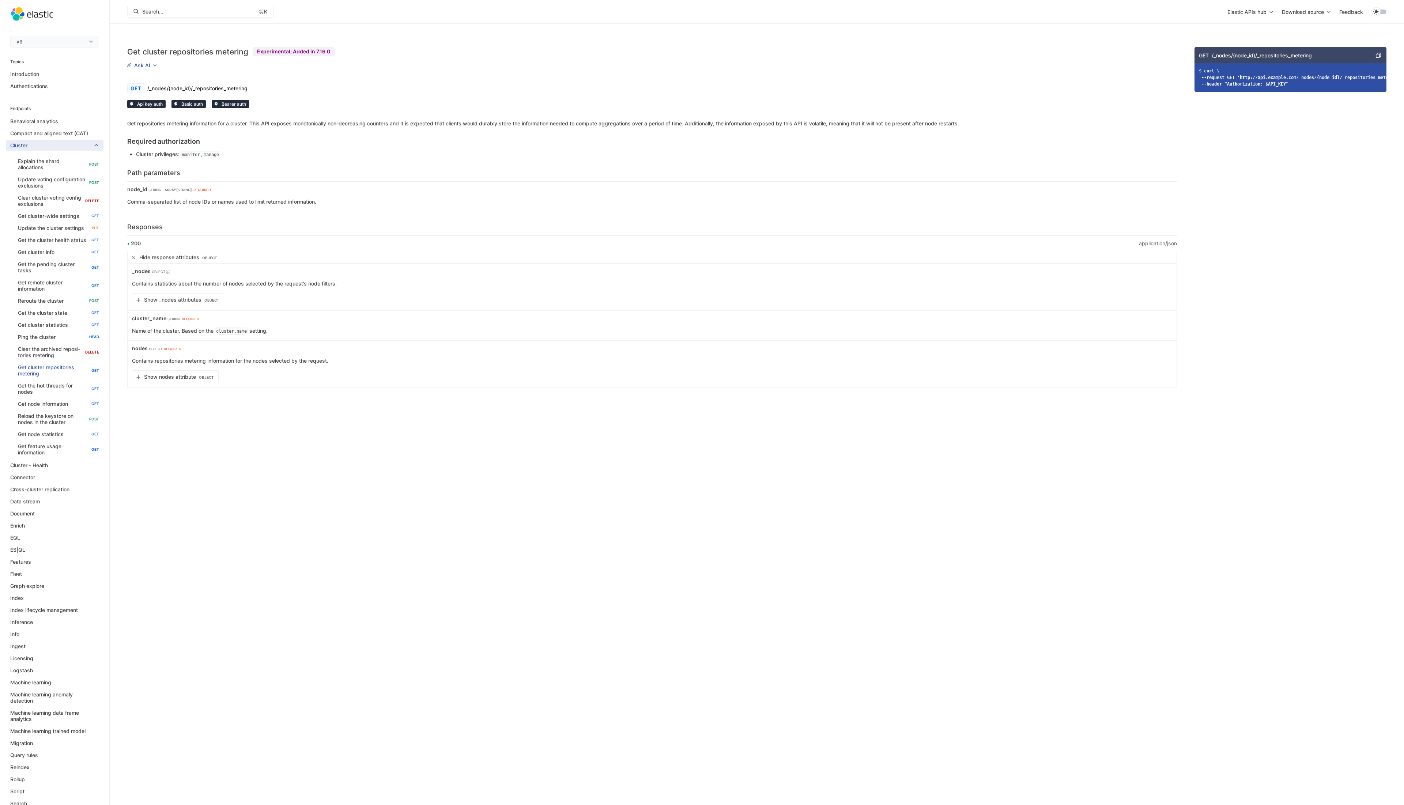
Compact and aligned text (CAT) (49, 133)
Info (14, 634)
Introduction (24, 74)
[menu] (54, 42)
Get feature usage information (58, 449)
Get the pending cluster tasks (58, 267)
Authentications (29, 86)
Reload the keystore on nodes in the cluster (58, 419)
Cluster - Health (29, 465)
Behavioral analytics (34, 121)
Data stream (25, 501)
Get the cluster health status (58, 240)
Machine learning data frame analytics (44, 716)
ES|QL (17, 550)
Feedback (1351, 12)
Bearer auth (233, 104)
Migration (21, 743)
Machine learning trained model (48, 731)
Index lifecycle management (44, 610)
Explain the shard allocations (58, 164)
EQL (15, 537)
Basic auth (191, 104)
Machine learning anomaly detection (41, 697)
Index (17, 598)
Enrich (17, 525)
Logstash (21, 670)
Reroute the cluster (58, 301)
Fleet (16, 574)
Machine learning (30, 682)
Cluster (18, 145)
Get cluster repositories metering (58, 370)
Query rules (24, 755)
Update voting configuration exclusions (58, 182)
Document (22, 513)
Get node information (58, 404)
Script (17, 791)
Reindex (20, 767)
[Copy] (1378, 55)
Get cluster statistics (58, 325)
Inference (21, 622)
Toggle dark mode (1379, 12)
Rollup (17, 779)
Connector (22, 477)
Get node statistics (58, 434)
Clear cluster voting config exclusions (58, 200)
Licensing (21, 658)
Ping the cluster (58, 337)
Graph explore (27, 586)
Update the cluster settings (58, 228)
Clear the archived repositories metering (58, 352)
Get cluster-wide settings (58, 216)
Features (20, 562)
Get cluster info (58, 252)
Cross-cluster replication (39, 489)
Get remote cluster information (58, 285)
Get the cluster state (58, 313)
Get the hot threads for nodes (58, 388)
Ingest (18, 646)
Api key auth (149, 104)
